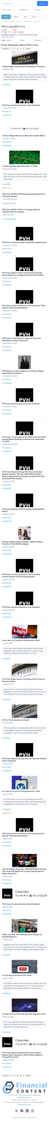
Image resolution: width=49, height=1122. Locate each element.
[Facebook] (21, 1111)
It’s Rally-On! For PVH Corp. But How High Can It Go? (24, 1014)
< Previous (5, 49)
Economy (9, 187)
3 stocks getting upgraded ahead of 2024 (19, 166)
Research (38, 40)
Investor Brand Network (10, 203)
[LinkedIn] (27, 1111)
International (28, 21)
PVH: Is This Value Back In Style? (16, 720)
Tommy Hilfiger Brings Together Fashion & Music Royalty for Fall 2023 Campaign (22, 543)
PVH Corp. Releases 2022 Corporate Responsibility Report (23, 510)
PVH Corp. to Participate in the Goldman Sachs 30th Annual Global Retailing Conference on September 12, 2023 (24, 439)
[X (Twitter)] (16, 1111)
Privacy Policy (37, 1102)
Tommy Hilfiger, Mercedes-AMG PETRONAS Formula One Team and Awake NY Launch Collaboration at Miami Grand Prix (24, 871)
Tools (33, 17)
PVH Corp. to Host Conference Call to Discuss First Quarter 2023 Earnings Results (23, 834)
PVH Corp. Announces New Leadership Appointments (24, 242)
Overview (6, 21)
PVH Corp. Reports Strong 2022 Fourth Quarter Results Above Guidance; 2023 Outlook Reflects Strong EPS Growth (22, 1055)
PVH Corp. (8, 111)
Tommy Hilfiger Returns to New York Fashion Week (23, 136)
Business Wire (8, 115)
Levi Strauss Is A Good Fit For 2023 (16, 975)
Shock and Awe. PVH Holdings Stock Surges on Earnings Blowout (22, 935)
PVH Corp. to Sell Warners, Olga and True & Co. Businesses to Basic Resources (21, 339)
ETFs (25, 17)
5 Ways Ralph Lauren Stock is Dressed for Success (23, 66)
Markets (6, 17)
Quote (8, 40)
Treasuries (37, 21)
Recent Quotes (7, 9)
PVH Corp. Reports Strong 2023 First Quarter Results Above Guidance (24, 759)
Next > (28, 49)
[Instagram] (32, 1111)
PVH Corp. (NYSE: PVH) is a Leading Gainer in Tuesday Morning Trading (21, 210)
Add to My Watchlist (7, 37)
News (12, 21)
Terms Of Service (24, 1105)
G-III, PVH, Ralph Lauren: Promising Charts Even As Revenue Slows (23, 680)
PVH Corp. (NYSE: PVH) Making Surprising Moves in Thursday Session (23, 195)
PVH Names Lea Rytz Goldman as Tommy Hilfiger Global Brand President (23, 372)
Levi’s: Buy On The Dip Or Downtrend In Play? (21, 640)
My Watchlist (23, 9)
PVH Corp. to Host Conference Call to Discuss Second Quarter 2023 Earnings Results (21, 575)
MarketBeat (7, 84)
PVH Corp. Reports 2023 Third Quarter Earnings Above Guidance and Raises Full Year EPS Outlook (23, 274)
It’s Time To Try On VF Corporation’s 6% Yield (21, 791)
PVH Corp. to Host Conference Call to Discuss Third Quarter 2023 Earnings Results (23, 306)
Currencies (18, 21)
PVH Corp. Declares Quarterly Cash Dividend (21, 105)
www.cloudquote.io (24, 1097)
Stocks (16, 17)
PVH (21, 26)
